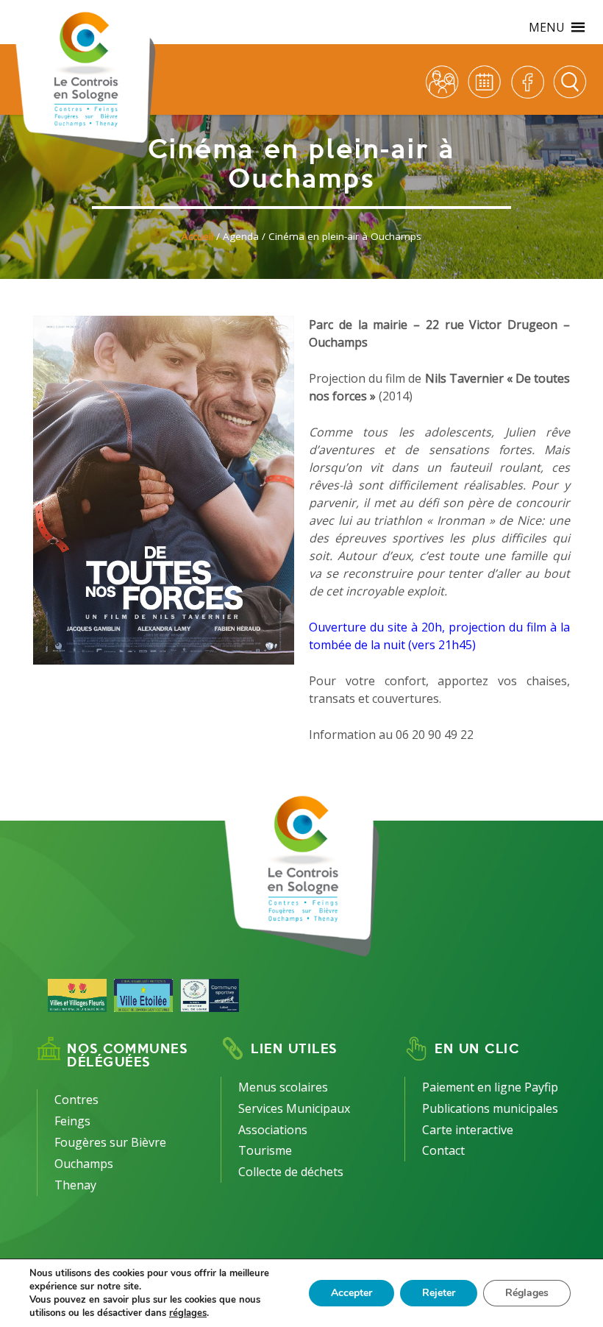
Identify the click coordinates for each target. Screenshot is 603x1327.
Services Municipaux (294, 1108)
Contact (443, 1150)
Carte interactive (467, 1130)
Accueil (197, 236)
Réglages (527, 1293)
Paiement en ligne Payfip (490, 1087)
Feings (72, 1121)
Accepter (351, 1293)
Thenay (75, 1185)
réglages (188, 1313)
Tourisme (265, 1150)
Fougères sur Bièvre (110, 1142)
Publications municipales (490, 1108)
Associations (272, 1130)
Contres (76, 1099)
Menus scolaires (283, 1087)
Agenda (241, 236)
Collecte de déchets (290, 1172)
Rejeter (438, 1293)
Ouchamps (83, 1164)
